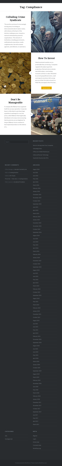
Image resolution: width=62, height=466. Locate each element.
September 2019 (37, 371)
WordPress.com (43, 463)
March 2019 (36, 377)
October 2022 (36, 292)
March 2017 (36, 424)
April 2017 (35, 421)
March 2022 (36, 304)
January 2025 (36, 219)
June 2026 (35, 175)
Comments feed (37, 445)
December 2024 (37, 223)
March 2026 (36, 185)
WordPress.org (37, 448)
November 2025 (37, 197)
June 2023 (35, 276)
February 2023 (36, 289)
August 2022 (36, 298)
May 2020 (35, 355)
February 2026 (36, 188)
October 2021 (36, 317)
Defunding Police (37, 148)
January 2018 (36, 399)
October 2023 (36, 263)
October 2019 (36, 367)
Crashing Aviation (13, 172)
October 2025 (36, 201)
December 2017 (37, 402)
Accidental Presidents (19, 182)
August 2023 (36, 270)
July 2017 (35, 415)
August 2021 (36, 320)
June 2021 (35, 326)
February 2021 (36, 336)
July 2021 (35, 323)
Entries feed (36, 442)
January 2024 (36, 257)
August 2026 (36, 169)
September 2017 (37, 411)
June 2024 (35, 241)
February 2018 (36, 396)
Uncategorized (8, 439)
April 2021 (35, 333)
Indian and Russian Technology (40, 155)
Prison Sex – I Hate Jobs (11, 178)
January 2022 (36, 311)
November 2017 (37, 405)
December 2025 (37, 194)
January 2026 (36, 191)
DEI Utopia (12, 175)
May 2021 (35, 330)
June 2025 (35, 207)
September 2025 (37, 204)
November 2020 (37, 339)
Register (35, 435)
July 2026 (35, 172)
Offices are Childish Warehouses (41, 151)
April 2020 (35, 358)
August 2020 (36, 345)
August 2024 (36, 235)
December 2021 (37, 314)
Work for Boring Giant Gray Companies (43, 145)
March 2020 (36, 361)
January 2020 (36, 364)
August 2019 (36, 374)
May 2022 (35, 301)
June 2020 (35, 352)
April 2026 (35, 182)
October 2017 (36, 408)
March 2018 (36, 393)
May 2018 (35, 389)
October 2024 (36, 229)
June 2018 (35, 386)
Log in (34, 439)
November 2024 (37, 226)
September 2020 (37, 342)
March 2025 (36, 213)
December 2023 (37, 260)
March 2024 (36, 251)
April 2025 (35, 210)
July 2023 (35, 273)
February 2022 (36, 308)
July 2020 (35, 349)
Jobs (6, 435)
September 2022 (37, 295)
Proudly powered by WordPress (22, 463)
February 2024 (36, 254)
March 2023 (36, 285)
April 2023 (35, 282)
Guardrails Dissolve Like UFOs (40, 158)
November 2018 (37, 383)
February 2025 (36, 216)
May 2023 (35, 279)
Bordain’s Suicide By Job (21, 169)
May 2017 (35, 418)
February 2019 (36, 380)
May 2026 (35, 178)
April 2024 (35, 248)
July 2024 (35, 238)
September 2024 (37, 232)
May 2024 (35, 245)
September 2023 (37, 267)
